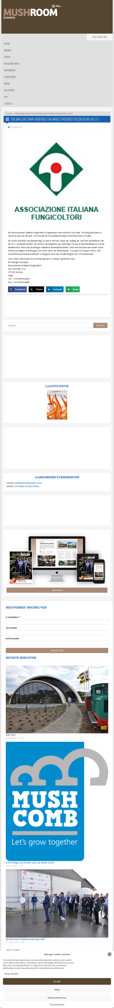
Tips (6, 97)
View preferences (57, 997)
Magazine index (11, 63)
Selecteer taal (99, 37)
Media (7, 83)
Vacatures (9, 90)
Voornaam (11, 627)
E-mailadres (13, 617)
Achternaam (12, 638)
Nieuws (7, 50)
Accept (57, 981)
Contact (8, 103)
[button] (109, 954)
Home (7, 43)
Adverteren (10, 77)
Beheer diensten (11, 973)
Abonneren (9, 70)
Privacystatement (57, 1004)
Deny (57, 989)
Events (7, 57)
